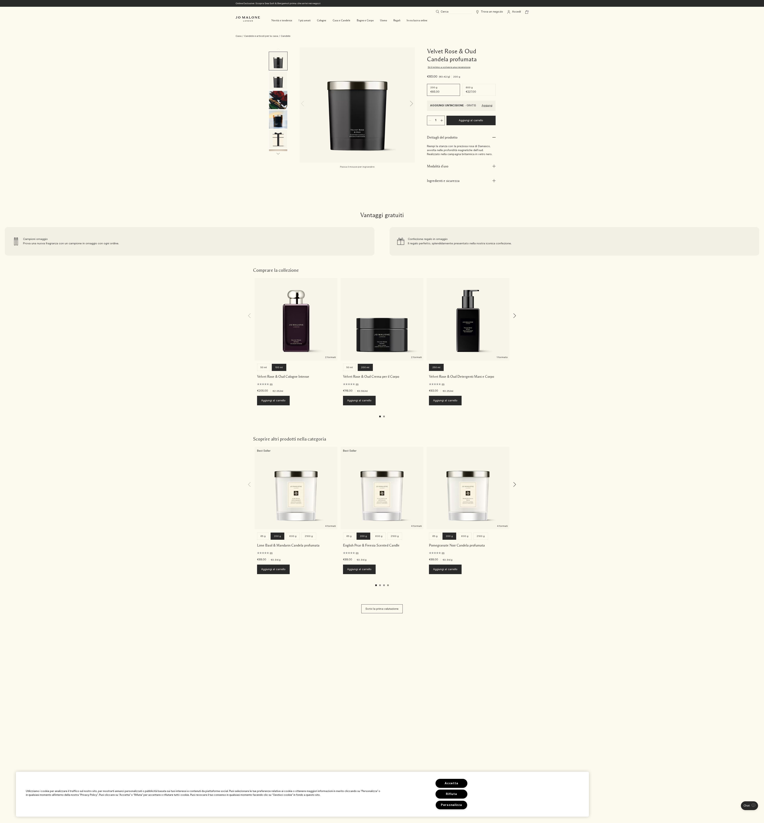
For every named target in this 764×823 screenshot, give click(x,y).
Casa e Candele (341, 20)
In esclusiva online (417, 20)
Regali (396, 20)
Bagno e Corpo (365, 20)
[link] (189, 241)
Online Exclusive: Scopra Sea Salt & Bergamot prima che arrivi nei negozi (278, 3)
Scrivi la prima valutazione (382, 609)
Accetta (451, 783)
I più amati (305, 20)
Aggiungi (487, 105)
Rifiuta (451, 794)
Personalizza (451, 805)
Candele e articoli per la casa (261, 36)
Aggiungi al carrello (471, 120)
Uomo (383, 20)
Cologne (321, 20)
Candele (285, 36)
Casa (239, 36)
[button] (749, 805)
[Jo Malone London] (248, 18)
